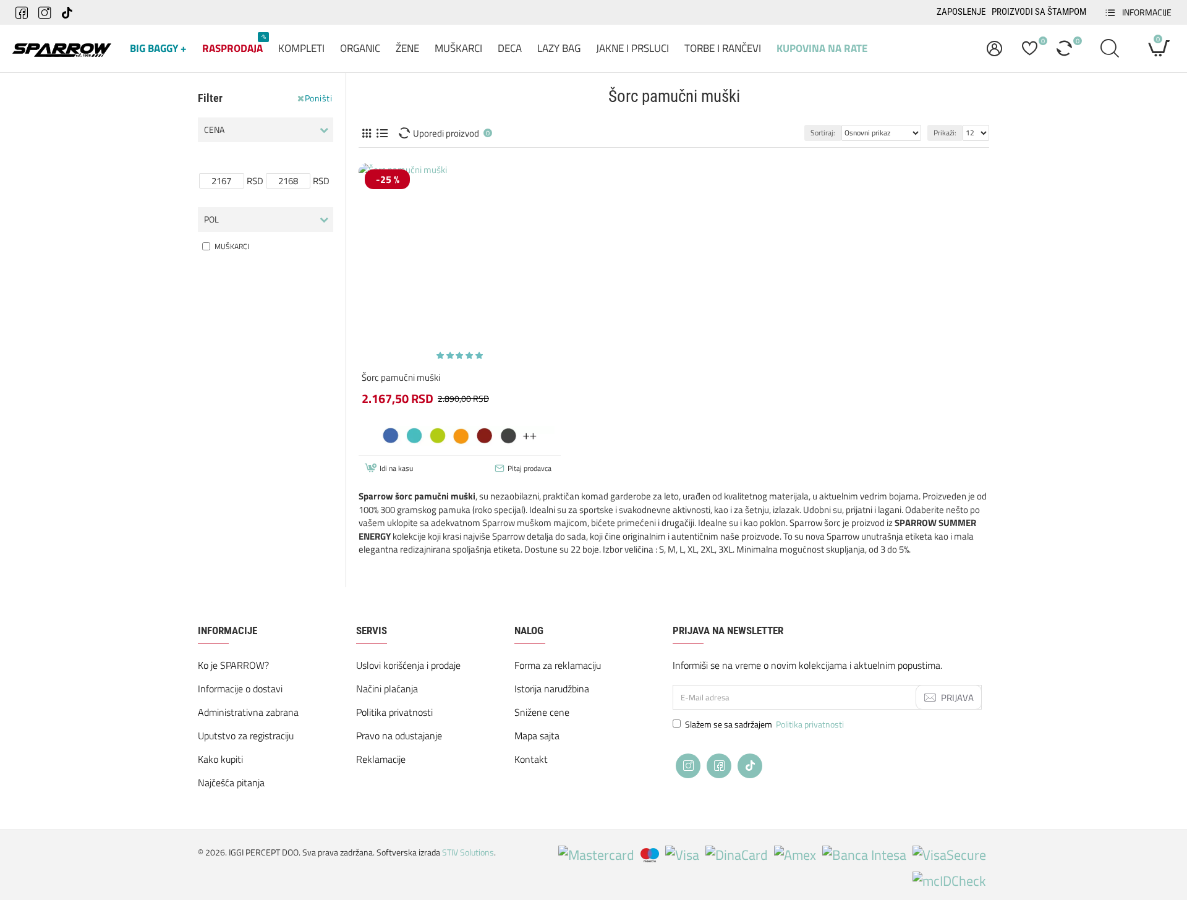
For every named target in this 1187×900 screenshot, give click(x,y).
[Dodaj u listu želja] (461, 444)
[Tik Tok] (750, 766)
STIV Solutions (468, 852)
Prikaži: (945, 132)
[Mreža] (366, 133)
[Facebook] (719, 766)
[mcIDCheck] (949, 881)
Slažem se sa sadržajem (764, 724)
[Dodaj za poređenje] (502, 444)
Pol (211, 219)
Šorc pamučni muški (401, 377)
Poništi (319, 98)
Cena (214, 129)
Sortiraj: (822, 132)
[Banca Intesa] (864, 855)
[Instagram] (688, 766)
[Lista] (381, 133)
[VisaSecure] (949, 855)
